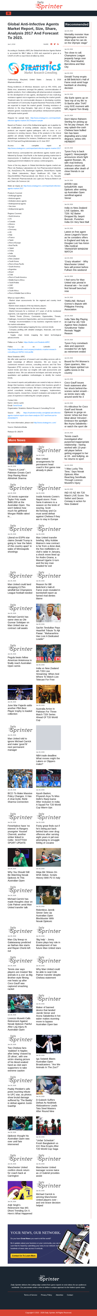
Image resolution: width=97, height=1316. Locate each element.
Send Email (17, 405)
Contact (70, 1295)
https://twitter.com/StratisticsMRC (37, 342)
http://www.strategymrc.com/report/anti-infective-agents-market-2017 (34, 148)
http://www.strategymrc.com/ (45, 423)
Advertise (59, 1295)
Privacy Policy (46, 1295)
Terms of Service (30, 1295)
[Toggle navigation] (8, 13)
